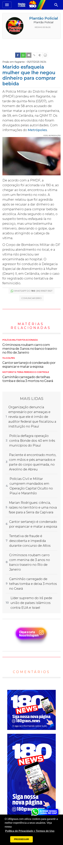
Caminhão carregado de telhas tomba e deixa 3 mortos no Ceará (27, 377)
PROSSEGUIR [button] (21, 839)
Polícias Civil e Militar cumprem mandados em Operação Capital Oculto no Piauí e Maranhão (31, 486)
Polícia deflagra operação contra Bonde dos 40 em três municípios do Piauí (32, 440)
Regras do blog (43, 27)
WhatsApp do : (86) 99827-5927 (33, 290)
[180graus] (22, 4)
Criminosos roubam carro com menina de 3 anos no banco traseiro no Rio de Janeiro (29, 346)
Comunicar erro (31, 298)
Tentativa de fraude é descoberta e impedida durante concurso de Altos (30, 541)
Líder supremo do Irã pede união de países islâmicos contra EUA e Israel (31, 603)
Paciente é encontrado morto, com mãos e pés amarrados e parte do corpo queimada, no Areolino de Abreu (32, 462)
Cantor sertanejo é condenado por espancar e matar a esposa (29, 363)
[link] (18, 55)
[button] (30, 831)
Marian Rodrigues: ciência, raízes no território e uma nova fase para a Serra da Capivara (33, 507)
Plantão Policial (43, 18)
